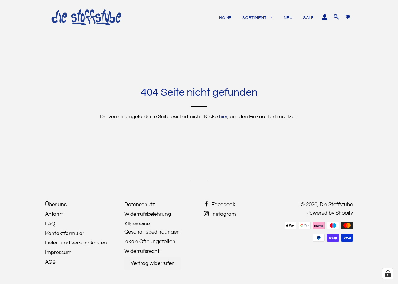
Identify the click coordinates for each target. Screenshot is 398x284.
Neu (288, 18)
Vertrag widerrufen (153, 263)
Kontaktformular (64, 233)
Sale (308, 18)
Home (225, 18)
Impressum (58, 252)
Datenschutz (139, 204)
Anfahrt (54, 214)
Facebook (222, 204)
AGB (50, 262)
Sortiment (254, 18)
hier (223, 117)
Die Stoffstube (336, 204)
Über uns (56, 204)
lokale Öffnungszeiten (149, 241)
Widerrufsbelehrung (147, 214)
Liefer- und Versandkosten (76, 243)
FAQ (50, 224)
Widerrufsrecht (142, 251)
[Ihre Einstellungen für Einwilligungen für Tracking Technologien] (387, 273)
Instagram (223, 214)
